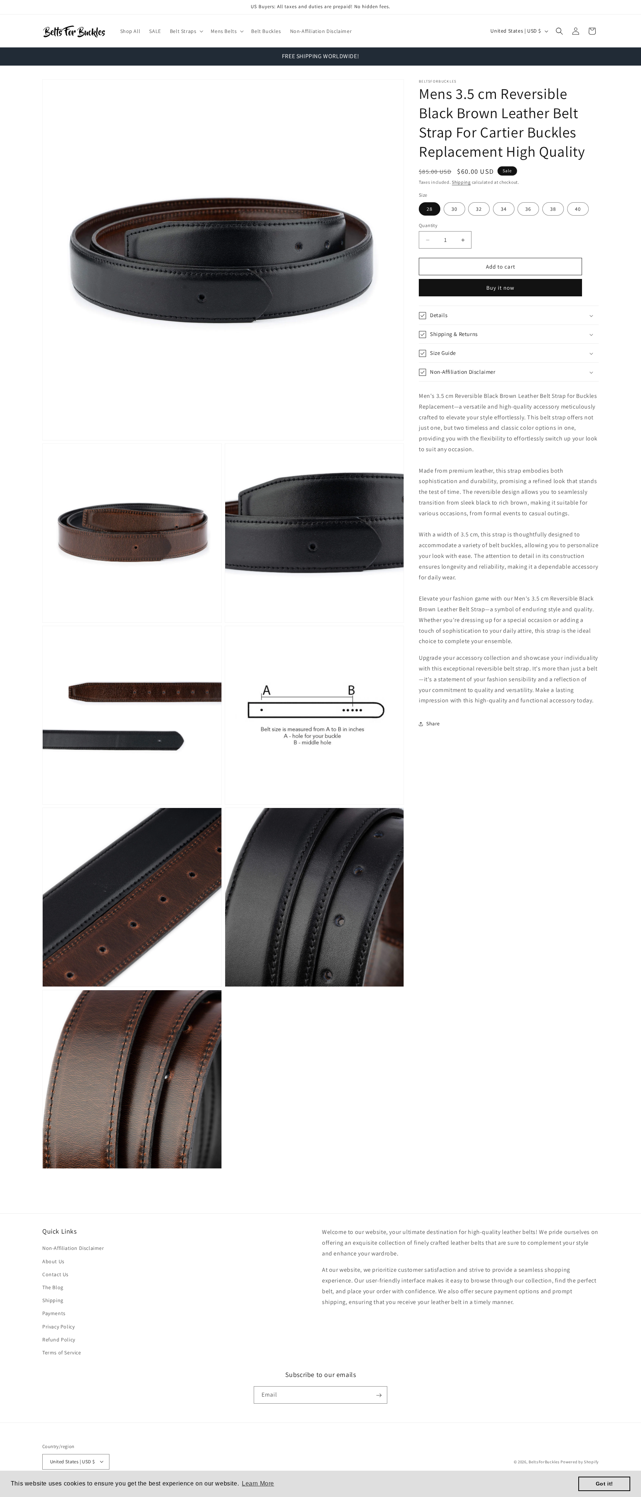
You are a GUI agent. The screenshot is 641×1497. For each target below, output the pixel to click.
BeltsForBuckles (544, 1461)
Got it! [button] (604, 1484)
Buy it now (500, 288)
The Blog (52, 1287)
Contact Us (55, 1274)
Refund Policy (58, 1339)
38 (553, 209)
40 (578, 209)
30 (454, 209)
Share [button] (433, 723)
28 (430, 209)
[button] (186, 31)
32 (479, 209)
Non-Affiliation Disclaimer (73, 1248)
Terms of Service (61, 1352)
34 (504, 209)
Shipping (461, 182)
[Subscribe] (379, 1395)
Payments (54, 1313)
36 (528, 209)
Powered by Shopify (580, 1461)
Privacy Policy (58, 1326)
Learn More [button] (258, 1483)
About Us (53, 1261)
